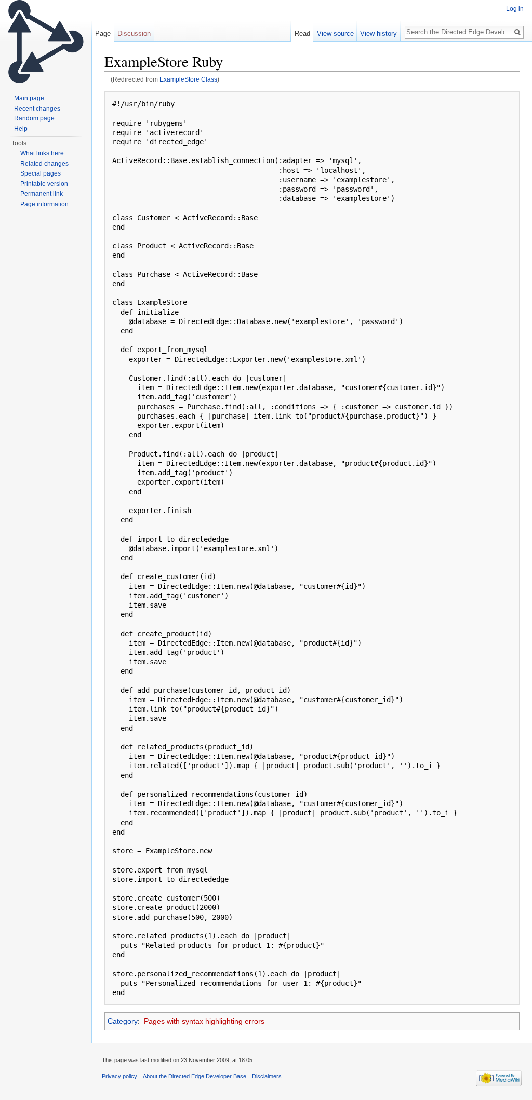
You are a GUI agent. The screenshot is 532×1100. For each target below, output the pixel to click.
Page (103, 33)
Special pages (40, 173)
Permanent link (41, 193)
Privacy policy (119, 1076)
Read (302, 33)
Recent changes (37, 108)
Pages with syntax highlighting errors (204, 1021)
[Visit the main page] (45, 41)
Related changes (44, 163)
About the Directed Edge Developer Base (194, 1076)
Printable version (44, 183)
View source (335, 33)
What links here (42, 153)
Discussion (134, 33)
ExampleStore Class (188, 79)
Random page (34, 118)
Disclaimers (267, 1076)
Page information (44, 204)
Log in (515, 8)
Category (123, 1021)
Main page (29, 98)
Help (21, 128)
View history (378, 33)
